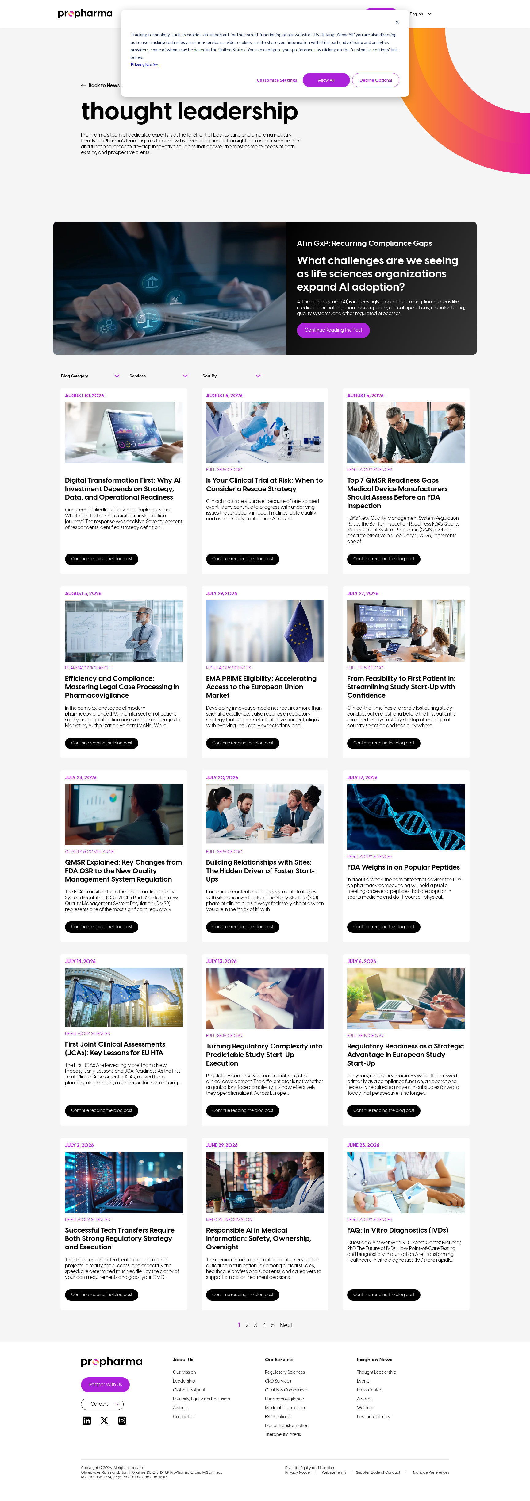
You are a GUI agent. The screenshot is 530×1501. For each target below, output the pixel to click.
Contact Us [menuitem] (183, 1417)
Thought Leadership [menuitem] (376, 1372)
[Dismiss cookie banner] (397, 23)
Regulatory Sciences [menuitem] (285, 1372)
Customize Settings (277, 80)
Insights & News (374, 1360)
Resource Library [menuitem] (373, 1417)
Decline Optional (376, 80)
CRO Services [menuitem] (278, 1381)
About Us (183, 1360)
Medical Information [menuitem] (285, 1408)
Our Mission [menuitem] (184, 1372)
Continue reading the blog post (101, 559)
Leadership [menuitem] (184, 1381)
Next (286, 1325)
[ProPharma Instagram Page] (122, 1421)
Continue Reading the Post (333, 330)
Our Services (279, 1360)
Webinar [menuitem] (365, 1408)
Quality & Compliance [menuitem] (286, 1390)
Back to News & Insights (115, 85)
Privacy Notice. (145, 64)
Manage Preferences (430, 1473)
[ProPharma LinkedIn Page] (87, 1421)
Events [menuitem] (363, 1381)
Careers (99, 1404)
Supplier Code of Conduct (378, 1473)
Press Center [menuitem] (369, 1390)
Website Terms (334, 1473)
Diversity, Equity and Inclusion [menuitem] (201, 1399)
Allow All (326, 80)
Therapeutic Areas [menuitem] (283, 1435)
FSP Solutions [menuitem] (277, 1417)
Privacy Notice (297, 1473)
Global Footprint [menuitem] (189, 1390)
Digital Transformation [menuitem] (287, 1426)
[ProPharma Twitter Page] (104, 1421)
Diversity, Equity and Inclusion (309, 1468)
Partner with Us (105, 1384)
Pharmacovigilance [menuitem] (284, 1399)
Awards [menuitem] (180, 1408)
